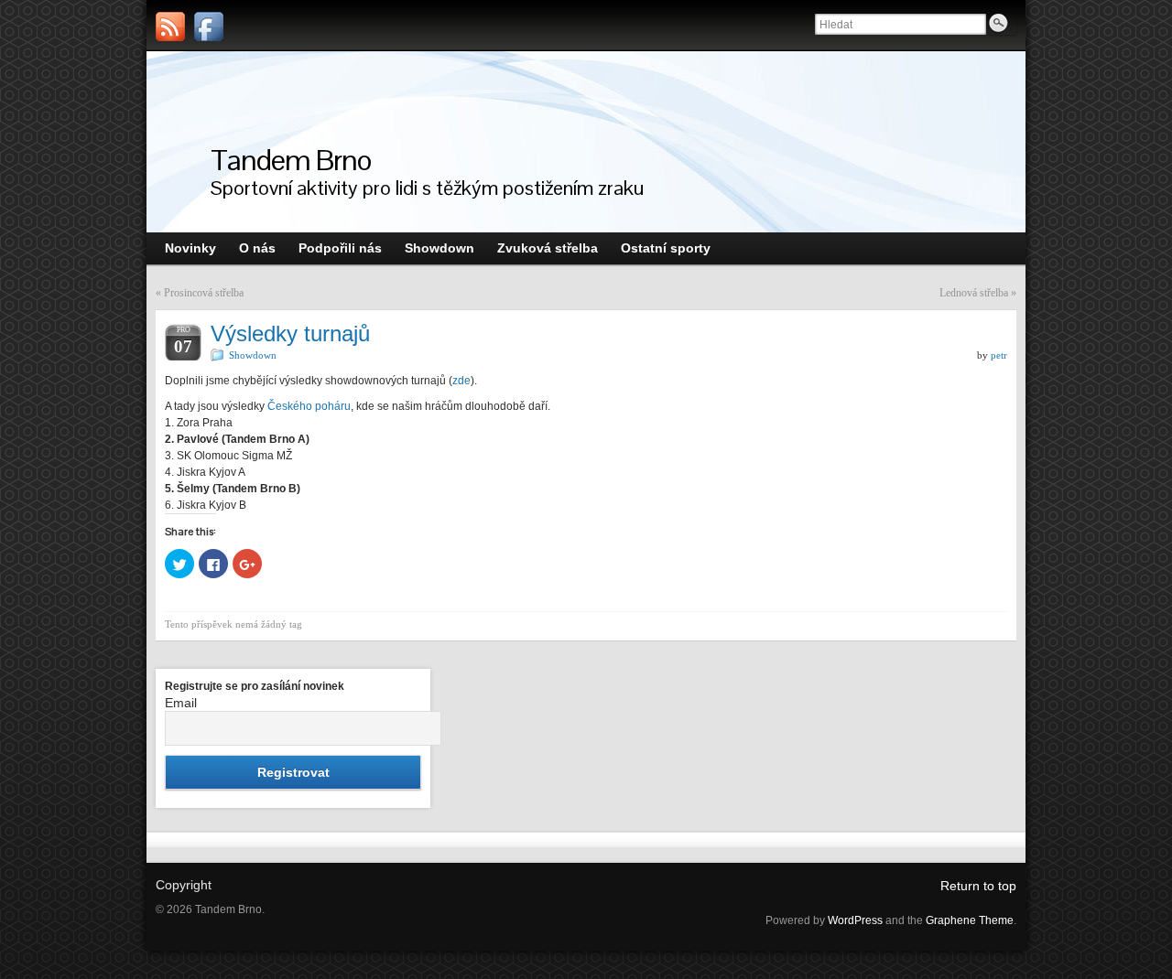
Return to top (978, 885)
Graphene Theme (970, 920)
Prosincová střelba (204, 292)
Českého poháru (309, 406)
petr (999, 355)
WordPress (855, 920)
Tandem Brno (291, 159)
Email (181, 702)
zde (461, 380)
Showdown (253, 355)
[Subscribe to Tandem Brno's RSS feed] (170, 26)
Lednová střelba (973, 292)
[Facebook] (208, 26)
